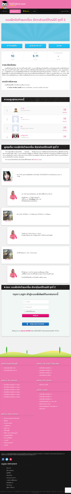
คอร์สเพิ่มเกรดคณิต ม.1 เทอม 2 (12, 387)
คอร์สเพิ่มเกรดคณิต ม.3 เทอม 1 (12, 394)
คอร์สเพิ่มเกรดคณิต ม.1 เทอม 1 (12, 384)
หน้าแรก (5, 11)
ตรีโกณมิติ (6, 430)
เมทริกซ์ (6, 445)
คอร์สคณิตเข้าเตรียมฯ (45, 375)
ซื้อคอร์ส (26, 11)
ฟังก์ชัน (6, 420)
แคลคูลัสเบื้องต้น (8, 435)
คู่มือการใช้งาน (10, 487)
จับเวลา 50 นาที (36, 45)
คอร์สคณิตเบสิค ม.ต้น (9, 368)
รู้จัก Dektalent (10, 470)
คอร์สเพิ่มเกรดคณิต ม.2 (45, 370)
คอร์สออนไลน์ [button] (15, 11)
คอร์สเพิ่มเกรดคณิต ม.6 (45, 399)
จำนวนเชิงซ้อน (8, 438)
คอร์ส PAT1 (42, 408)
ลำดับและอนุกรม (8, 442)
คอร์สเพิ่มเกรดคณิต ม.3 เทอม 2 (12, 397)
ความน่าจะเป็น (8, 423)
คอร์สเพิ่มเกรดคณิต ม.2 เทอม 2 (12, 392)
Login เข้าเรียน (65, 11)
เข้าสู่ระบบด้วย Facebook (37, 324)
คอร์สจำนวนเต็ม (43, 384)
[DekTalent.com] (4, 4)
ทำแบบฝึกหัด (12, 45)
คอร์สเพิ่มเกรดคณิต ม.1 (45, 368)
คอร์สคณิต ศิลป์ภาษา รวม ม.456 (47, 401)
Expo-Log (6, 428)
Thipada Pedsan (8, 221)
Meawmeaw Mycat (8, 181)
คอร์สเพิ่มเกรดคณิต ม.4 (45, 394)
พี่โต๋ (13, 199)
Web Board (9, 485)
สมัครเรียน (9, 475)
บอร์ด (34, 11)
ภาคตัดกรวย (7, 425)
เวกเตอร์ (6, 440)
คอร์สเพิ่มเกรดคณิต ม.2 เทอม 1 (12, 389)
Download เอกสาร (11, 477)
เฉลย (60, 45)
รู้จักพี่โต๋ (8, 473)
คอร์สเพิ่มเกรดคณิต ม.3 (45, 372)
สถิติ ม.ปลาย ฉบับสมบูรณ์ (10, 433)
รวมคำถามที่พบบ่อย (11, 480)
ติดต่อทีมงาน (9, 482)
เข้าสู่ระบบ (35, 315)
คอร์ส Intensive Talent (44, 404)
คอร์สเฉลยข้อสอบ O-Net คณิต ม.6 (48, 406)
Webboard (36, 159)
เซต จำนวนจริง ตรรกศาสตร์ (11, 418)
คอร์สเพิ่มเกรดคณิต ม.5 (45, 396)
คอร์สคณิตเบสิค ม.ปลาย (10, 370)
